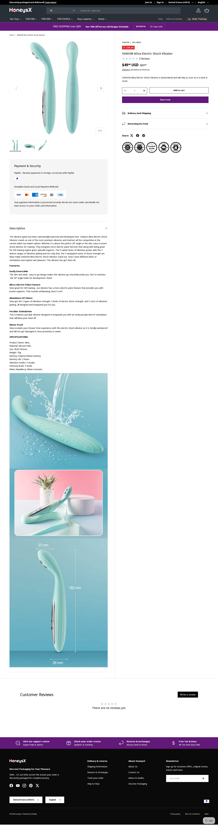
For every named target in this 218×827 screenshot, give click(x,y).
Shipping (126, 69)
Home (11, 35)
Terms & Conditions (192, 814)
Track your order (95, 777)
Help (160, 19)
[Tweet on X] (132, 136)
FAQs (207, 814)
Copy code (158, 26)
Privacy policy (175, 814)
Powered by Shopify (29, 814)
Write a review (188, 694)
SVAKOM (125, 42)
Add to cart (179, 90)
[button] (206, 10)
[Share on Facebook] (138, 136)
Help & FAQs (93, 783)
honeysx (18, 814)
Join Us (148, 2)
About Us (132, 766)
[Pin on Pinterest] (144, 136)
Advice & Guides (174, 19)
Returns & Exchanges (97, 772)
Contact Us (133, 772)
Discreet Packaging (137, 783)
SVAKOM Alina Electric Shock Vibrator (31, 35)
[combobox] (113, 10)
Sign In (160, 2)
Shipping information (97, 766)
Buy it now (165, 99)
